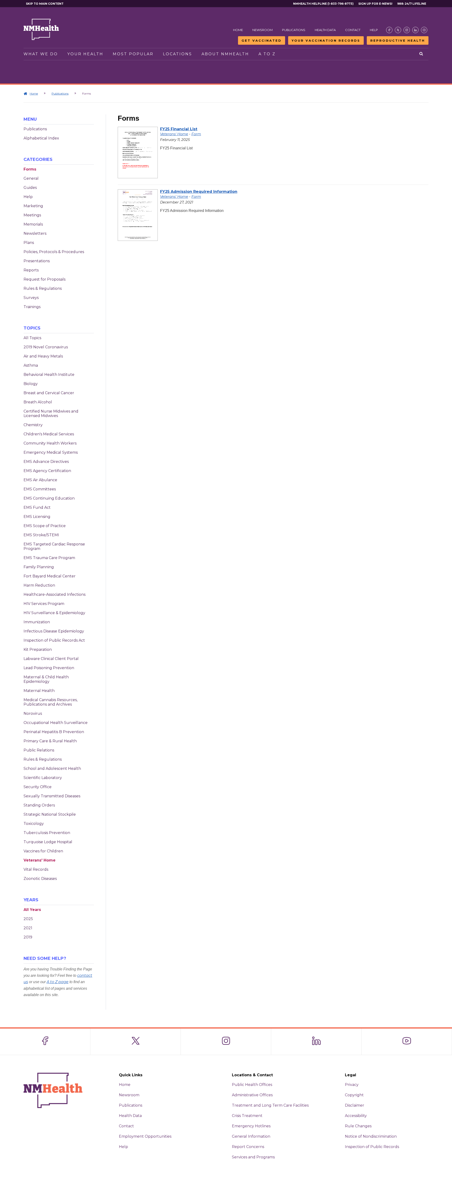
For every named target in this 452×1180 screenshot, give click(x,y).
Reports (31, 270)
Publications (293, 30)
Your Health (85, 54)
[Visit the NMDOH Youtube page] (424, 30)
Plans (29, 242)
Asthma (31, 365)
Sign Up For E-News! (375, 3)
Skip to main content (45, 3)
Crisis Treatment (247, 1115)
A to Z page (58, 982)
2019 (28, 937)
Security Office (38, 787)
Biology (31, 383)
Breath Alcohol (38, 402)
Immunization (37, 622)
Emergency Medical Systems (51, 452)
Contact (352, 30)
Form (196, 134)
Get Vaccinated (262, 40)
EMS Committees (40, 489)
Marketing (33, 206)
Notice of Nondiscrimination (371, 1136)
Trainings (32, 307)
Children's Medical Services (49, 434)
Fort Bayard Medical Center (50, 576)
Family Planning (39, 567)
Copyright (354, 1095)
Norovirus (33, 713)
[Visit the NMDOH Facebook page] (389, 30)
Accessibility (356, 1115)
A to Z (267, 54)
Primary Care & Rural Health (50, 741)
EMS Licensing (37, 516)
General (31, 178)
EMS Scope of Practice (45, 526)
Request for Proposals (44, 279)
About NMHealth (225, 54)
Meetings (32, 215)
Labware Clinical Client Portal (51, 658)
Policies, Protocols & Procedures (54, 252)
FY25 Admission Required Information (198, 191)
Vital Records (36, 869)
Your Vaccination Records (326, 40)
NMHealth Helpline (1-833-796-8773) (323, 3)
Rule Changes (358, 1126)
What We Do (41, 54)
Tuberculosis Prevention (47, 832)
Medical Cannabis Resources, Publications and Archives (50, 702)
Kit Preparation (38, 649)
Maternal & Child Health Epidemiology (46, 679)
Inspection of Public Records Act (54, 640)
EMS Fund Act (37, 507)
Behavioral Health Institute (49, 374)
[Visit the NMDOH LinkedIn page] (415, 30)
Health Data (325, 30)
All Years (32, 909)
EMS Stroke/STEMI (41, 535)
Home (238, 30)
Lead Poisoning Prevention (49, 668)
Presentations (37, 261)
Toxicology (34, 823)
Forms (30, 169)
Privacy (352, 1084)
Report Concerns (248, 1146)
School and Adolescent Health (52, 768)
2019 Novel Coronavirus (46, 347)
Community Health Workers (50, 443)
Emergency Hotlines (251, 1126)
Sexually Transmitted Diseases (52, 796)
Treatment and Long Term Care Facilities (270, 1105)
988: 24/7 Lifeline (411, 3)
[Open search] (421, 54)
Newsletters (35, 233)
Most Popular (133, 54)
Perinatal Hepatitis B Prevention (54, 732)
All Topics (32, 338)
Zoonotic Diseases (40, 878)
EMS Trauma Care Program (49, 558)
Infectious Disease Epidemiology (54, 631)
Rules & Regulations (43, 288)
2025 (28, 919)
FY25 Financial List (178, 129)
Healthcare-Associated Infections (54, 594)
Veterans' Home (40, 860)
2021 (28, 928)
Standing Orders (39, 805)
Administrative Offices (252, 1095)
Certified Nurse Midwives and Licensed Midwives (51, 413)
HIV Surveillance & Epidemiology (54, 613)
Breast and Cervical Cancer (49, 393)
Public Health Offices (252, 1084)
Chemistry (33, 425)
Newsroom (262, 30)
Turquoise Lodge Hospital (48, 842)
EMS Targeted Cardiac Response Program (54, 546)
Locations (177, 54)
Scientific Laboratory (43, 777)
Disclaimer (354, 1105)
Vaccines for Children (43, 851)
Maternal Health (39, 690)
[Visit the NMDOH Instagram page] (406, 30)
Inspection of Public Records (372, 1146)
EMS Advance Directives (46, 461)
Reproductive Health (397, 40)
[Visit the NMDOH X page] (398, 30)
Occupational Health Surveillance (56, 722)
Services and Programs (253, 1157)
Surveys (31, 297)
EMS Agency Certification (47, 471)
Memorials (33, 224)
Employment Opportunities (145, 1136)
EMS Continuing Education (49, 498)
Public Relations (39, 750)
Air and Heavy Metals (43, 356)
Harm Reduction (39, 585)
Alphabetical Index (41, 138)
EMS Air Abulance (40, 480)
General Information (251, 1136)
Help (374, 30)
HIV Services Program (44, 603)
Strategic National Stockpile (50, 814)
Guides (30, 187)
